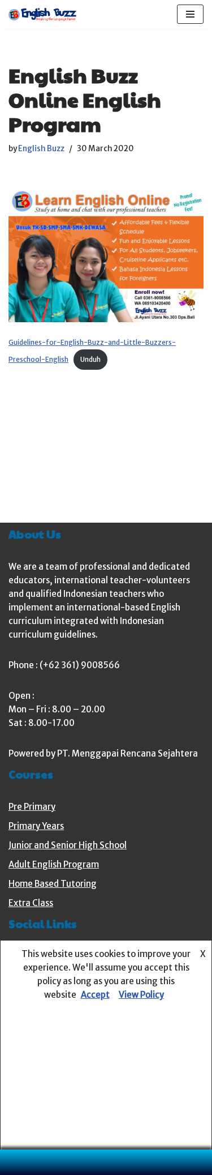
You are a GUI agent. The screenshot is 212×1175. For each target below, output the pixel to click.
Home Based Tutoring (52, 883)
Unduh (90, 359)
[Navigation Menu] (190, 14)
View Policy (141, 994)
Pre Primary (31, 806)
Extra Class (30, 903)
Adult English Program (53, 864)
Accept (95, 994)
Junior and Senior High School (67, 845)
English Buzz (41, 148)
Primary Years (36, 826)
